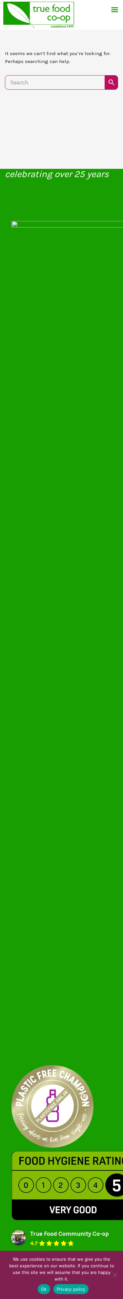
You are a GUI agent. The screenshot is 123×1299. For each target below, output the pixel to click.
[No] (115, 1275)
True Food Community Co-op (69, 1233)
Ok (44, 1289)
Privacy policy (71, 1289)
